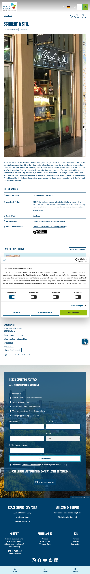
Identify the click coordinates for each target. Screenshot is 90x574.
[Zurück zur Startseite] (9, 7)
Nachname (13, 421)
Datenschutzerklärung (31, 465)
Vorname (49, 421)
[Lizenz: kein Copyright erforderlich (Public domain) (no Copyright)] (40, 234)
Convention (76, 544)
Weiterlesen (38, 210)
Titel (11, 433)
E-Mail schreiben (14, 553)
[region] (84, 95)
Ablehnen (16, 313)
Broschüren (45, 541)
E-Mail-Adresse (19, 445)
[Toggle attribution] (83, 126)
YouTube (36, 216)
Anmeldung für (15, 394)
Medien (76, 541)
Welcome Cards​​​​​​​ (45, 544)
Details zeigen (77, 306)
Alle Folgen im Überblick (67, 517)
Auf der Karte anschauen (77, 249)
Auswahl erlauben (45, 313)
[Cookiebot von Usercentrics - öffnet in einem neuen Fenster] (77, 260)
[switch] (34, 297)
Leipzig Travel (8, 16)
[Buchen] (85, 7)
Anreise (45, 539)
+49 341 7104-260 (14, 551)
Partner (76, 539)
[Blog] (64, 7)
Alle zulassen (73, 313)
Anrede (49, 433)
